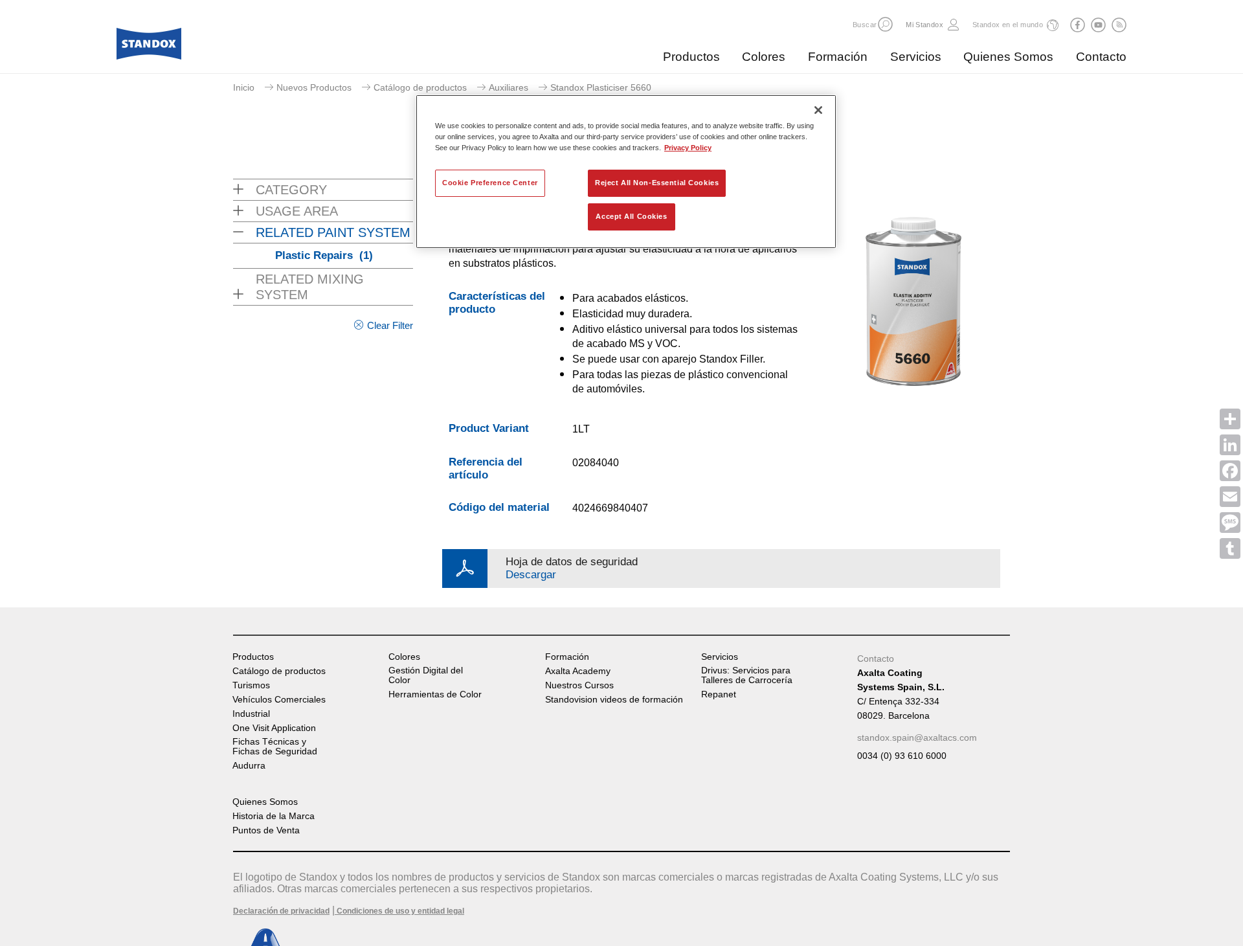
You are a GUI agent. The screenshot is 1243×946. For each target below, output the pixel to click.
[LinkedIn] (1230, 445)
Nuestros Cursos (579, 685)
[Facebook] (1230, 471)
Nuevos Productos (314, 87)
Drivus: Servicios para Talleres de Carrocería (746, 675)
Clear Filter (390, 325)
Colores (763, 56)
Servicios (915, 56)
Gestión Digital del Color (425, 675)
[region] (626, 172)
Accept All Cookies (631, 216)
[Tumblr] (1230, 548)
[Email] (1230, 497)
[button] (885, 24)
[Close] (818, 110)
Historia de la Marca (273, 816)
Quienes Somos (1008, 56)
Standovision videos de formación (614, 699)
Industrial (251, 714)
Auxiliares (508, 87)
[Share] (1230, 419)
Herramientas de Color (435, 694)
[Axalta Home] (149, 47)
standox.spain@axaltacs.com (917, 737)
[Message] (1230, 522)
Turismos (251, 685)
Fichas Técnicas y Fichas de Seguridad (274, 746)
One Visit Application (274, 728)
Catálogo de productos (420, 87)
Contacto (1101, 56)
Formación (838, 56)
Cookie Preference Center (490, 182)
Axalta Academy (577, 671)
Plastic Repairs (324, 255)
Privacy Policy (687, 148)
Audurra (248, 766)
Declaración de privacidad (281, 911)
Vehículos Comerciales (279, 699)
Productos (691, 56)
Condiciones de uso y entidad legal (399, 911)
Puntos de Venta (266, 830)
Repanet (718, 694)
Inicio (243, 87)
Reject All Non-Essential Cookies (657, 182)
